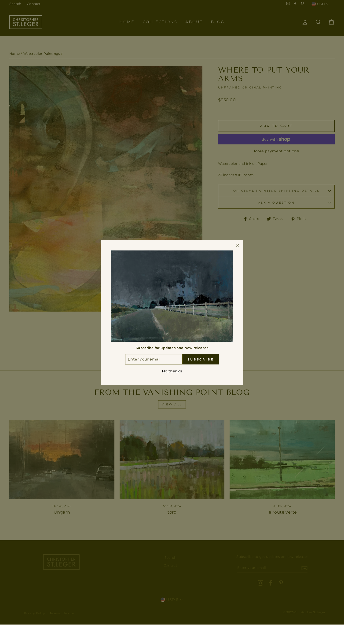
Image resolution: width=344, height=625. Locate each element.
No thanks (172, 371)
